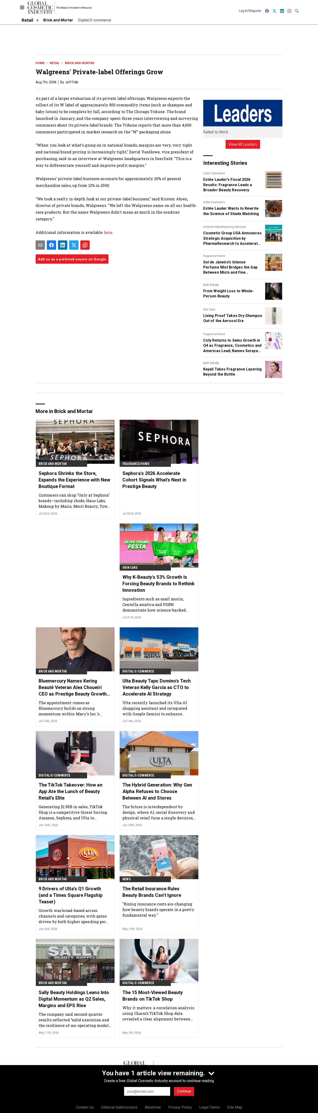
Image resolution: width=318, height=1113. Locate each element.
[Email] (40, 245)
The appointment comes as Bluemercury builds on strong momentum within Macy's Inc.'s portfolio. (69, 708)
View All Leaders (243, 144)
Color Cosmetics (214, 173)
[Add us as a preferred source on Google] (85, 245)
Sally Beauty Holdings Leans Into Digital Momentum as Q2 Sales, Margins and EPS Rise (74, 999)
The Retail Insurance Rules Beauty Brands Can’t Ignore (151, 892)
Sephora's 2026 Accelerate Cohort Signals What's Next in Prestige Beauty (154, 480)
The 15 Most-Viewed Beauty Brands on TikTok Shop (152, 996)
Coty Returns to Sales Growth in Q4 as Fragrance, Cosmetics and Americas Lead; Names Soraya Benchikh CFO (232, 345)
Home (40, 63)
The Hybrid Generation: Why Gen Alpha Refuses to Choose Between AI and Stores (157, 791)
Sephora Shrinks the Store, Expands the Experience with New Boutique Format (74, 480)
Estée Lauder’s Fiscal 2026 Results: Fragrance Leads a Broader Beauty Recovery (227, 184)
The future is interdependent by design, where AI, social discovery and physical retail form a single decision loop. (158, 812)
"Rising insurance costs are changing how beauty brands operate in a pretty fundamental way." (158, 909)
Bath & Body (211, 284)
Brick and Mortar (79, 63)
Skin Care (130, 567)
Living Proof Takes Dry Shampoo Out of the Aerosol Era (232, 318)
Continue (184, 1091)
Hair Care (209, 309)
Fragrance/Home (214, 256)
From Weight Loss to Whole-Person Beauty (228, 293)
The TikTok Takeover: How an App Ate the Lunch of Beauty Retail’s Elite (70, 791)
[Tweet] (73, 245)
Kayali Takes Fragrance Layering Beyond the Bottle (232, 372)
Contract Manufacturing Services (224, 227)
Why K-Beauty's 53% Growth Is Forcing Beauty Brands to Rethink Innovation (158, 583)
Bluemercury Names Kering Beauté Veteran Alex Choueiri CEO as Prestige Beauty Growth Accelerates (73, 687)
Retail (55, 63)
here (108, 232)
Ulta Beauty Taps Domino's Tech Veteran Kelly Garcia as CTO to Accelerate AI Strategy (156, 687)
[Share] (51, 245)
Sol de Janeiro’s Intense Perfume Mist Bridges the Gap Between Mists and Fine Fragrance (230, 267)
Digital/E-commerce (138, 671)
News (126, 879)
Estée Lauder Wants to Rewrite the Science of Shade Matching (231, 211)
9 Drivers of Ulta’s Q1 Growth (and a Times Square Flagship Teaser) (70, 895)
